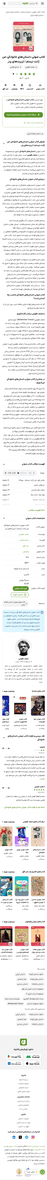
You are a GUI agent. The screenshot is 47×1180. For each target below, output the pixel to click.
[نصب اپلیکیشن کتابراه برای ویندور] (14, 1063)
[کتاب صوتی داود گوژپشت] (38, 705)
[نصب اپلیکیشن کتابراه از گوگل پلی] (14, 1056)
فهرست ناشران (23, 1126)
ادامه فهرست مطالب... (36, 510)
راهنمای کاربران (23, 1105)
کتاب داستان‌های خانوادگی (39, 851)
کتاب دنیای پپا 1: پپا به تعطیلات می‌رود (22, 901)
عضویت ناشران (23, 1119)
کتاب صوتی (12, 1146)
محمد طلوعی (24, 534)
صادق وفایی (24, 540)
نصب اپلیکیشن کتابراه (35, 1146)
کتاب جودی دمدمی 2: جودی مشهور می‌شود (38, 901)
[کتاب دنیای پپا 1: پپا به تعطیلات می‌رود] (22, 886)
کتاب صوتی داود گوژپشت (39, 720)
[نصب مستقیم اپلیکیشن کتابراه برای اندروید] (32, 1056)
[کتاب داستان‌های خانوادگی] (38, 836)
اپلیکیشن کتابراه (37, 107)
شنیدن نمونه (18, 595)
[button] (23, 36)
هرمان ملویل (24, 856)
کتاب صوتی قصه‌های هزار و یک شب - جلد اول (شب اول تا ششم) (22, 951)
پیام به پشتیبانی (23, 1101)
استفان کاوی (40, 956)
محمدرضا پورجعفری (20, 725)
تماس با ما (23, 1109)
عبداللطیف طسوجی (22, 956)
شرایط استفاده (23, 1083)
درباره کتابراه (23, 1080)
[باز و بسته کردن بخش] (3, 143)
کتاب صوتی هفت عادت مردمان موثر (38, 950)
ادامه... (42, 779)
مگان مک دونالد (39, 906)
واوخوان (26, 551)
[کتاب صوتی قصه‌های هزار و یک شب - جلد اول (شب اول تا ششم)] (22, 936)
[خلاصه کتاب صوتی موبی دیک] (22, 836)
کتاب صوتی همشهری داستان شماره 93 (21, 720)
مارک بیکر (25, 906)
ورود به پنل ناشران (23, 1122)
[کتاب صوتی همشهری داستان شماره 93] (20, 705)
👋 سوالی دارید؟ (31, 1172)
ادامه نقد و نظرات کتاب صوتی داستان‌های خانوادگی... (24, 807)
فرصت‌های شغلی (24, 1091)
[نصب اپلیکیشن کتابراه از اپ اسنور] (32, 1063)
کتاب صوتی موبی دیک (23, 851)
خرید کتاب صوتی (21, 588)
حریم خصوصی (23, 1087)
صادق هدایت (40, 725)
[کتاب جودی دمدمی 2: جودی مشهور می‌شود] (38, 886)
